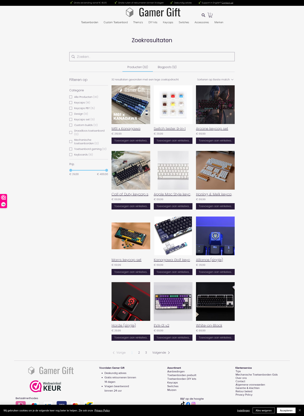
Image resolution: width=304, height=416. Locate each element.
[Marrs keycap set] (131, 236)
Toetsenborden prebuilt (181, 375)
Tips (238, 371)
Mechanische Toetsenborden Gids (243, 374)
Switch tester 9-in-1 (170, 128)
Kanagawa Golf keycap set (173, 259)
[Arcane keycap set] (215, 104)
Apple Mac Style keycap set (173, 194)
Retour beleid (243, 391)
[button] (119, 352)
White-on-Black (209, 325)
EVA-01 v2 (161, 325)
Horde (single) (124, 325)
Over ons (241, 377)
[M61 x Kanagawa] (131, 104)
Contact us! (227, 2)
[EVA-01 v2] (173, 301)
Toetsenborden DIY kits (181, 378)
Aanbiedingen (176, 371)
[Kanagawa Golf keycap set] (173, 236)
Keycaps (172, 382)
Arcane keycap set (212, 128)
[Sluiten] (300, 410)
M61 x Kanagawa (126, 128)
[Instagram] (193, 404)
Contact (240, 381)
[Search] (203, 15)
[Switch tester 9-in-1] (173, 104)
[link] (210, 15)
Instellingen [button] (243, 410)
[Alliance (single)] (215, 236)
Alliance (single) (209, 259)
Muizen (171, 389)
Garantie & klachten (243, 387)
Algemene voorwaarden (243, 384)
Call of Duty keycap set (131, 194)
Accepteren (286, 410)
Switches (172, 386)
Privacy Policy (102, 410)
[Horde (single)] (131, 301)
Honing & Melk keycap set (215, 194)
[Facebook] (188, 404)
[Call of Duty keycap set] (131, 170)
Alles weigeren (264, 410)
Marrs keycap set (126, 259)
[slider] (70, 170)
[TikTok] (182, 404)
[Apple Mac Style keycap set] (173, 170)
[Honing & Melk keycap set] (215, 170)
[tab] (137, 67)
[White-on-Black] (215, 301)
